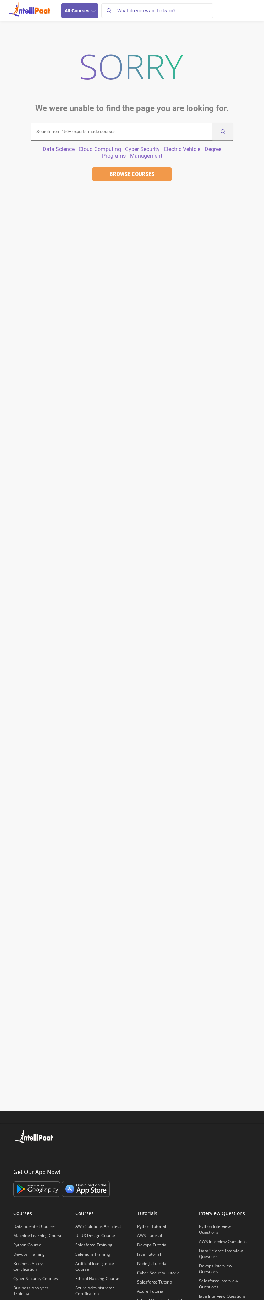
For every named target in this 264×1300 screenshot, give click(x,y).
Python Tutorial (151, 1226)
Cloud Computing (100, 149)
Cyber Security (142, 149)
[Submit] (109, 11)
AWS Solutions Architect (98, 1226)
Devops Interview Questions (215, 1269)
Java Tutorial (149, 1254)
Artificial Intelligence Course (94, 1266)
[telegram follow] (71, 1156)
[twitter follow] (29, 1156)
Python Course (27, 1245)
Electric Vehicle (182, 149)
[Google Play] (37, 1188)
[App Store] (86, 1188)
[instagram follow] (61, 1156)
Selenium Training (92, 1254)
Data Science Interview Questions (221, 1253)
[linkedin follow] (40, 1156)
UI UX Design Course (95, 1236)
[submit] (222, 131)
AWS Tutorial (149, 1236)
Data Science (59, 149)
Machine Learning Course (38, 1236)
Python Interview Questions (215, 1229)
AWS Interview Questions (223, 1241)
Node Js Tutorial (152, 1263)
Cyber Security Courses (35, 1278)
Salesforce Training (93, 1245)
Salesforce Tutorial (155, 1282)
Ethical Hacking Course (97, 1278)
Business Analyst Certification (29, 1266)
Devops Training (29, 1254)
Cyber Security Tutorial (159, 1273)
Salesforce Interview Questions (218, 1284)
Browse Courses (132, 174)
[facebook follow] (18, 1156)
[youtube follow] (50, 1156)
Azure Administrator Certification (94, 1291)
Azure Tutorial (150, 1291)
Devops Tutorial (152, 1245)
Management (146, 156)
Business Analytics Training (31, 1291)
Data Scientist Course (34, 1226)
